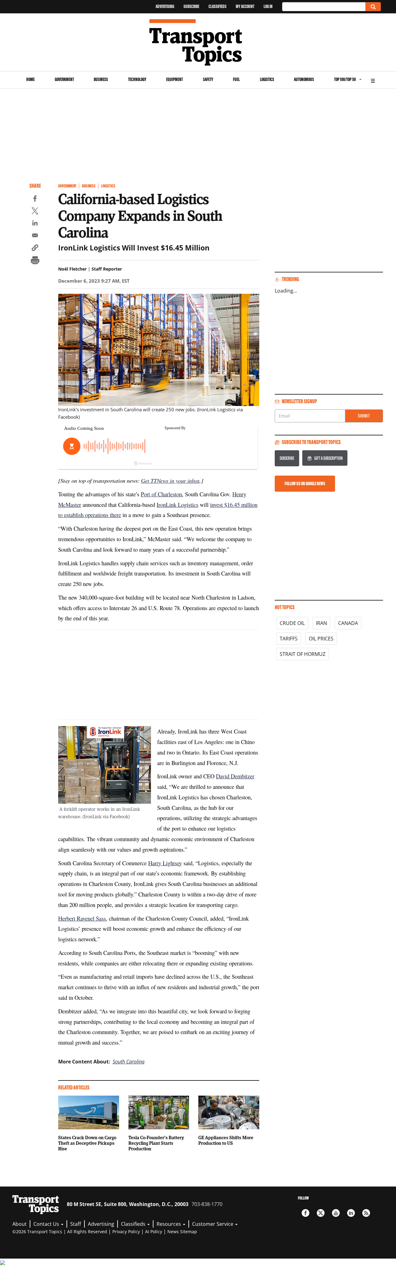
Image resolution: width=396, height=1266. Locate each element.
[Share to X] (35, 211)
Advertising (165, 6)
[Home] (198, 42)
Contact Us (46, 1224)
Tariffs (289, 638)
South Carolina (128, 1061)
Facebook (305, 1213)
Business (101, 79)
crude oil (292, 623)
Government (64, 79)
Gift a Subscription (328, 458)
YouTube (336, 1213)
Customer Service (213, 1224)
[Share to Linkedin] (35, 223)
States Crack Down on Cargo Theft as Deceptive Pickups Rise (87, 1143)
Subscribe (191, 6)
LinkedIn (351, 1213)
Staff (75, 1224)
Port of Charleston (161, 494)
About (19, 1224)
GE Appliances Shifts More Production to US (225, 1140)
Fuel (236, 79)
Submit (364, 416)
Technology (137, 79)
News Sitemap (182, 1231)
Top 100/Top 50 (345, 79)
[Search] (373, 6)
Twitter (321, 1213)
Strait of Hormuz (302, 654)
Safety (208, 79)
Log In (268, 6)
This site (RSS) (366, 1213)
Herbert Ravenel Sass (82, 918)
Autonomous (304, 79)
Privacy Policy (126, 1231)
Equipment (174, 79)
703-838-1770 (207, 1204)
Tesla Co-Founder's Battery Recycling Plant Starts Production (156, 1143)
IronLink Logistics (177, 504)
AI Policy (153, 1231)
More (373, 79)
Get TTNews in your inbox (170, 480)
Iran (321, 623)
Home (30, 79)
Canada (348, 623)
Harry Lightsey (165, 863)
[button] (35, 248)
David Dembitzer (235, 776)
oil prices (321, 638)
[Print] (35, 261)
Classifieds (217, 6)
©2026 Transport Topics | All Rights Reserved (59, 1231)
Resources (169, 1224)
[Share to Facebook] (35, 199)
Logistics (267, 79)
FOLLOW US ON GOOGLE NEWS (305, 483)
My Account (245, 6)
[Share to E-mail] (35, 236)
